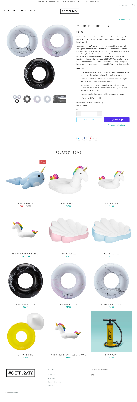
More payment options (116, 125)
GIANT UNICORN (68, 180)
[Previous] (9, 57)
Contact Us (51, 374)
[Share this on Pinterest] (90, 138)
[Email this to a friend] (95, 138)
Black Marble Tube (25, 281)
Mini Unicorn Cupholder (25, 230)
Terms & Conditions (54, 382)
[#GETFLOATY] (70, 11)
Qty (77, 109)
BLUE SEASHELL (111, 230)
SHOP (6, 10)
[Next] (70, 57)
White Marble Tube (111, 281)
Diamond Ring (25, 331)
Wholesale (51, 378)
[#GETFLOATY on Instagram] (92, 375)
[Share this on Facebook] (84, 138)
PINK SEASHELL (68, 230)
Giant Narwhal (25, 180)
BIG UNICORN (111, 180)
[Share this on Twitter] (78, 138)
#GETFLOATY (14, 393)
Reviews (50, 386)
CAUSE (31, 10)
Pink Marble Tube (68, 281)
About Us (19, 10)
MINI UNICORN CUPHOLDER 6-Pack (68, 331)
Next (128, 19)
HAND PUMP (111, 331)
